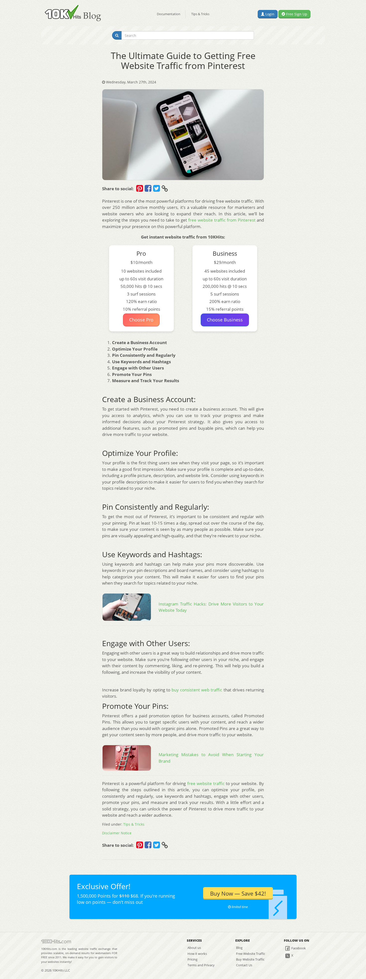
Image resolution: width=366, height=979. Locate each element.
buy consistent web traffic (197, 690)
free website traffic (206, 783)
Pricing (192, 959)
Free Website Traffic (250, 953)
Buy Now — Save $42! (238, 893)
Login (269, 14)
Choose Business (225, 320)
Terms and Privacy (201, 965)
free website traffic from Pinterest (221, 220)
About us (194, 947)
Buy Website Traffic (250, 959)
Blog (239, 947)
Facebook (298, 948)
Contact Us (244, 965)
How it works (197, 953)
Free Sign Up (296, 14)
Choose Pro (141, 320)
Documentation (168, 14)
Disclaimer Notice (116, 833)
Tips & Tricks (200, 14)
